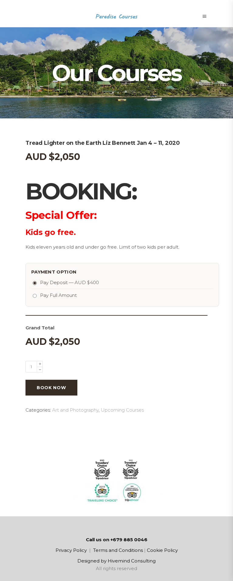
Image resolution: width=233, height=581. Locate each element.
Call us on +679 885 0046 (116, 539)
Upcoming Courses (122, 410)
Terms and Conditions (118, 550)
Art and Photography (75, 410)
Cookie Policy (162, 550)
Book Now (51, 387)
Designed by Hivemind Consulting (116, 561)
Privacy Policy (71, 550)
